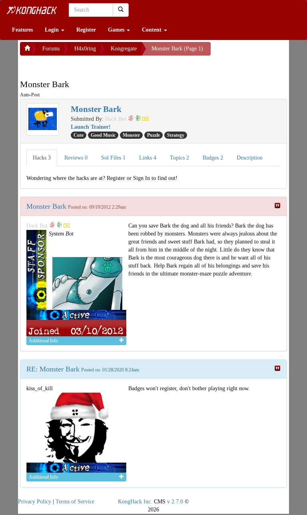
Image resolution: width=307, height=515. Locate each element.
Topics (179, 158)
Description (250, 158)
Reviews (76, 158)
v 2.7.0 (175, 502)
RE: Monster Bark (53, 369)
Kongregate (124, 49)
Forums (51, 49)
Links (147, 158)
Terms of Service (75, 502)
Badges (213, 158)
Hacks (42, 158)
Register (86, 30)
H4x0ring (85, 49)
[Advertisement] (84, 66)
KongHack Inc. (135, 502)
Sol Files (113, 158)
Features (22, 30)
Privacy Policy (34, 502)
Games (117, 30)
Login (52, 30)
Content (152, 30)
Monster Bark (46, 206)
